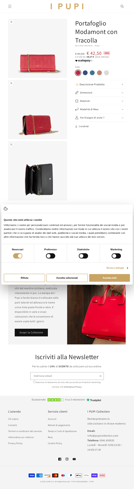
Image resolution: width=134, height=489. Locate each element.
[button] (9, 6)
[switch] (50, 256)
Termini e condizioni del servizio (25, 431)
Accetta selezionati (67, 277)
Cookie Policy (55, 443)
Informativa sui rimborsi (21, 437)
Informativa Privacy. (73, 387)
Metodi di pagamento (59, 425)
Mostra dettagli (115, 268)
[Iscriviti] (100, 376)
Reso (50, 437)
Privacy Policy (15, 443)
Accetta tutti (110, 277)
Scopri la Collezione (31, 332)
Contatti (12, 425)
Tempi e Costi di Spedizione (62, 431)
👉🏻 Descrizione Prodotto (90, 84)
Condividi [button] (84, 126)
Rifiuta (24, 277)
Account (52, 418)
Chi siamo (13, 418)
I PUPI (91, 482)
